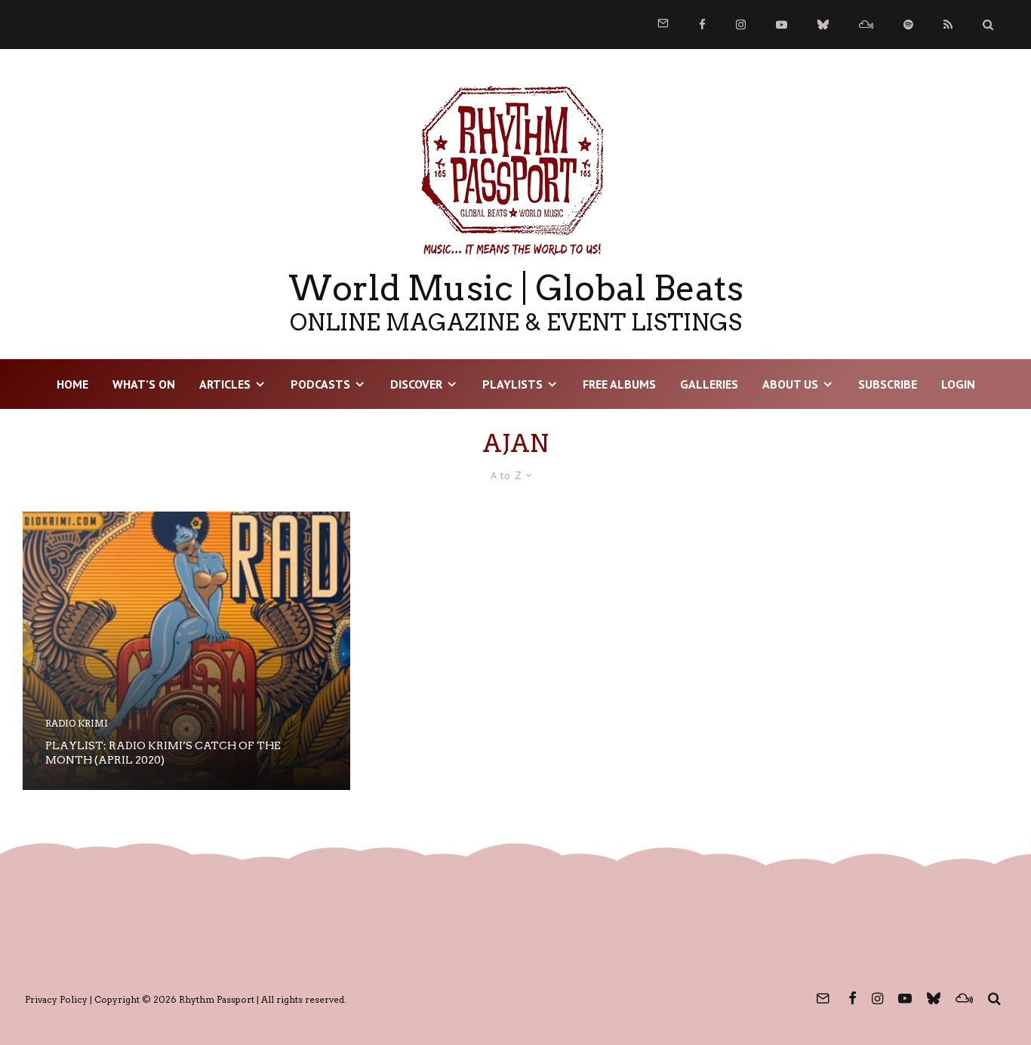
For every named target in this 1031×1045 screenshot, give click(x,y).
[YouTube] (781, 24)
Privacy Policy (56, 999)
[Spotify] (908, 24)
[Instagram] (741, 24)
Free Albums (619, 384)
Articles (225, 384)
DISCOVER (416, 384)
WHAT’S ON (143, 384)
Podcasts (320, 384)
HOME (72, 384)
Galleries (709, 384)
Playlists (512, 384)
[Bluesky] (823, 24)
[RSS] (948, 24)
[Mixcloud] (866, 24)
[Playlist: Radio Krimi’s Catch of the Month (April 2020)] (186, 651)
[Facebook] (702, 24)
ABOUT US (790, 384)
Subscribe (887, 384)
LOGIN (958, 384)
